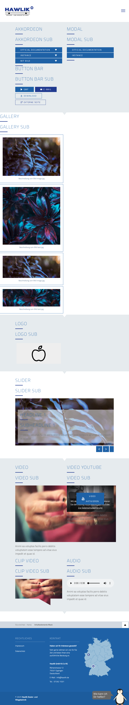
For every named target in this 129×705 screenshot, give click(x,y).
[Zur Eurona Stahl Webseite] (99, 656)
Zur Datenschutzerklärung (90, 507)
